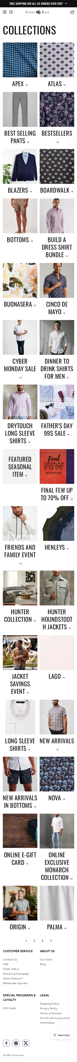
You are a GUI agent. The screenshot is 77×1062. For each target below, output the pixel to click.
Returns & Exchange (16, 973)
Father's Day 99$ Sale (57, 429)
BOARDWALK (54, 190)
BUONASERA (18, 304)
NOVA (54, 797)
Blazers (18, 190)
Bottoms (18, 239)
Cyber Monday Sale (20, 365)
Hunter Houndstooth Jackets (57, 619)
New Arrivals (57, 741)
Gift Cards (9, 1008)
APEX (18, 83)
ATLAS (55, 83)
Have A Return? (13, 978)
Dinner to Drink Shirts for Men (57, 368)
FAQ (6, 964)
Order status (11, 969)
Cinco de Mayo (57, 307)
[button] (5, 12)
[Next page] (51, 940)
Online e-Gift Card (20, 858)
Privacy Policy (48, 1008)
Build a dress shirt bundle (57, 247)
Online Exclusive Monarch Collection (55, 866)
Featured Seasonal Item (20, 466)
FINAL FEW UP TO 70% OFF (57, 493)
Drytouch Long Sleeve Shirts (20, 433)
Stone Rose (18, 1055)
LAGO (55, 676)
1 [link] (26, 941)
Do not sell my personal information (55, 1020)
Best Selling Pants (20, 136)
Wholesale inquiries (15, 983)
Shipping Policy (49, 1003)
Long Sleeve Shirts (20, 744)
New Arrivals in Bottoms (20, 801)
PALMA (55, 926)
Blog (43, 964)
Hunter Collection (18, 615)
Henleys (55, 547)
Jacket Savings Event (20, 683)
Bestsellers (57, 133)
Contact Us (10, 959)
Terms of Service (51, 1013)
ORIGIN (18, 926)
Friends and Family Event (20, 551)
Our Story (46, 959)
